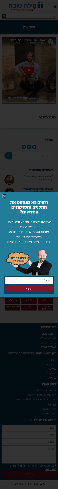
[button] (4, 196)
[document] (29, 244)
